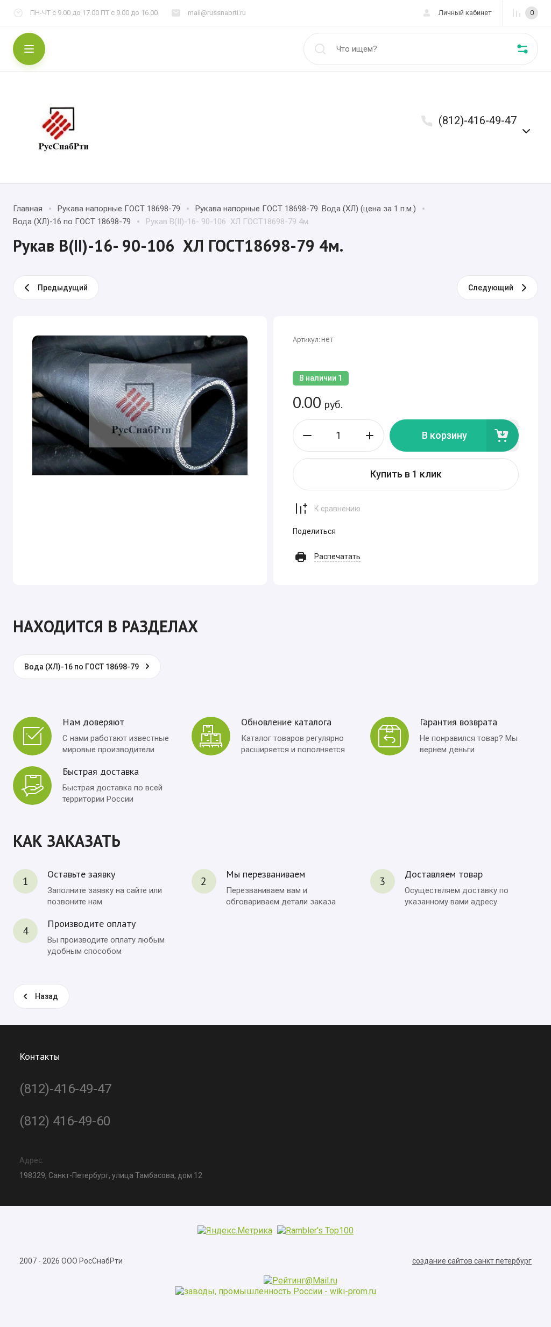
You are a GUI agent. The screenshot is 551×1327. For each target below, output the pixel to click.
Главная (28, 208)
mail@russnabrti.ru (217, 13)
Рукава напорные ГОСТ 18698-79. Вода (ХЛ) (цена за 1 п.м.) (305, 208)
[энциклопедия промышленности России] (275, 1291)
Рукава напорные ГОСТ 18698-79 (119, 208)
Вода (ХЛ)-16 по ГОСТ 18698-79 (72, 221)
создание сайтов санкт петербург (472, 1261)
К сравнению (337, 508)
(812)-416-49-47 (478, 120)
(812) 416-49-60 (64, 1121)
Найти (320, 49)
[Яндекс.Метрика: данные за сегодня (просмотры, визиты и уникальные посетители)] (234, 1230)
